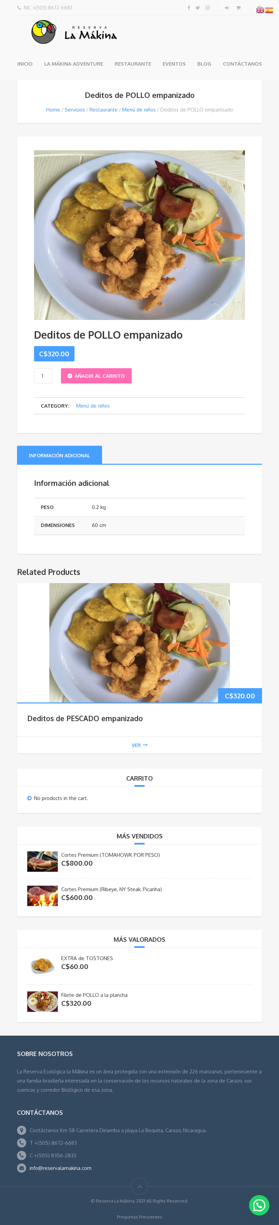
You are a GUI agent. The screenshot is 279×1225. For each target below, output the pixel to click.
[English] (260, 9)
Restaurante (133, 64)
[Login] (228, 8)
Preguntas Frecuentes (139, 1217)
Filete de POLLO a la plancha (94, 995)
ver (136, 745)
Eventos (174, 64)
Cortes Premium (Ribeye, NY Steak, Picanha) (111, 889)
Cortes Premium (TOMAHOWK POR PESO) (110, 855)
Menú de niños (139, 109)
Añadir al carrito (100, 376)
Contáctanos (242, 64)
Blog (204, 64)
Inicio (25, 64)
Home (53, 109)
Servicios (75, 109)
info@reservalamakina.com (61, 1168)
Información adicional (59, 455)
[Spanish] (269, 9)
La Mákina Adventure (73, 64)
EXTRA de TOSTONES (87, 958)
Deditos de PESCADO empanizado (85, 718)
